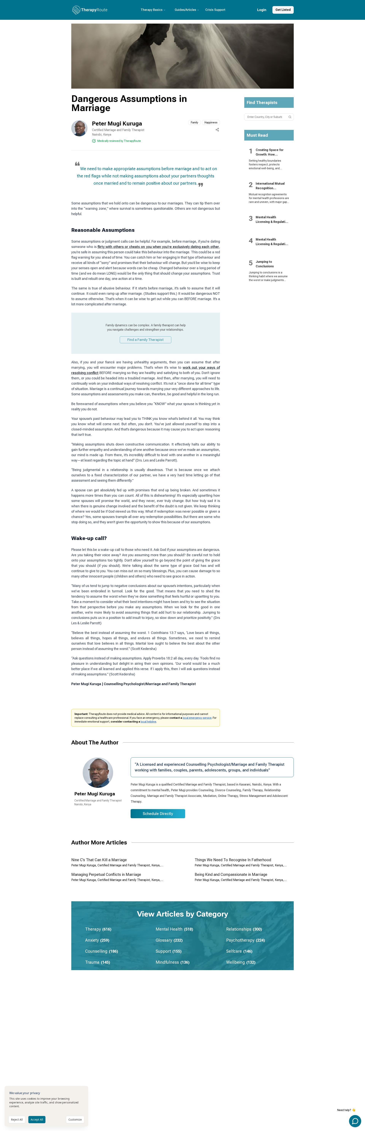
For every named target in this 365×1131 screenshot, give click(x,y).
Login (261, 10)
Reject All (17, 1119)
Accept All (37, 1119)
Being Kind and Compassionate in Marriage (231, 874)
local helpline (148, 721)
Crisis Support (215, 10)
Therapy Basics (152, 10)
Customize (75, 1119)
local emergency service (197, 717)
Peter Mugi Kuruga (117, 123)
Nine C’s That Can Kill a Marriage (99, 860)
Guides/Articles (185, 10)
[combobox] (269, 117)
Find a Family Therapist (145, 340)
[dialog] (46, 1106)
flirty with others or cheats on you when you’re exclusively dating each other (158, 247)
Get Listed (283, 10)
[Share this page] (217, 129)
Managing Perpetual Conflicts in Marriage (106, 874)
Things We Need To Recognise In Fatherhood (233, 860)
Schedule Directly (158, 813)
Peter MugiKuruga (94, 794)
